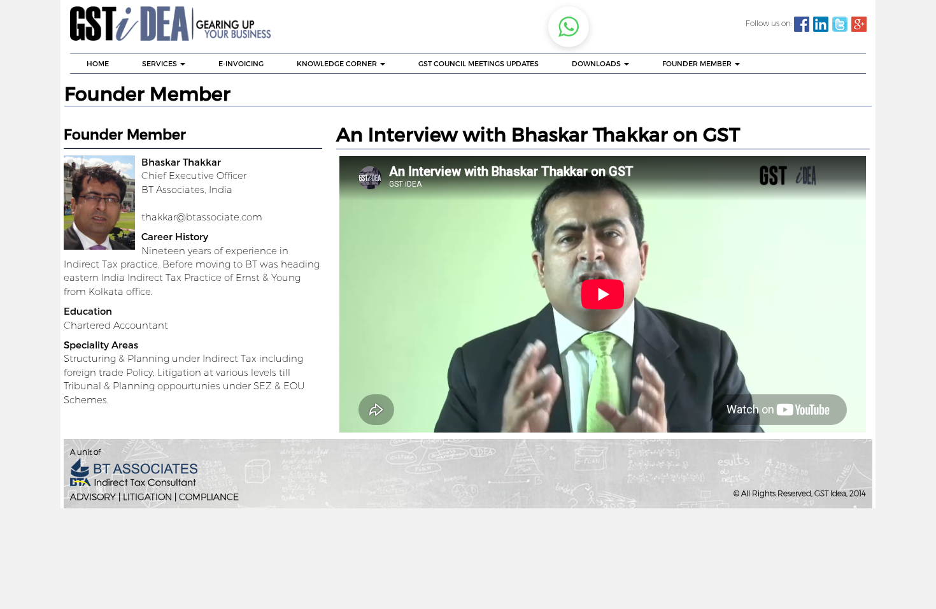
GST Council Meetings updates (478, 63)
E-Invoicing (241, 63)
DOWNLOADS (597, 63)
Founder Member (698, 63)
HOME (98, 63)
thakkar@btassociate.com (201, 217)
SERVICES (160, 63)
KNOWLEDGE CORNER (338, 63)
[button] (568, 26)
